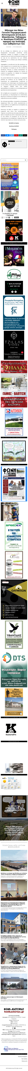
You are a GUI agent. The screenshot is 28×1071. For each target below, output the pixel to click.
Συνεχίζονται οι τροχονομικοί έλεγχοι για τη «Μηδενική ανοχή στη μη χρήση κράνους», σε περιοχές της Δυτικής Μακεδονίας (13, 967)
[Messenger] (7, 135)
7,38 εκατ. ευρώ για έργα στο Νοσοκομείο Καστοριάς (12, 997)
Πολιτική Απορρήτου (22, 1056)
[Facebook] (3, 135)
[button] (25, 160)
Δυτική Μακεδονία (17, 46)
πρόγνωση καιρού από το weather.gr (10, 789)
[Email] (25, 135)
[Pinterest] (16, 135)
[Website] (9, 144)
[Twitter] (12, 135)
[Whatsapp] (20, 135)
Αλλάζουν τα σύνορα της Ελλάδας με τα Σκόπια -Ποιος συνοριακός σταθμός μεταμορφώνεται (14, 874)
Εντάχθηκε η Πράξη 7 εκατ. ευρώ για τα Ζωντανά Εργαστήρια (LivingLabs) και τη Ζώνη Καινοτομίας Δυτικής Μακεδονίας (13, 937)
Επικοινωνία (24, 1061)
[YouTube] (15, 1028)
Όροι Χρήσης (24, 1058)
